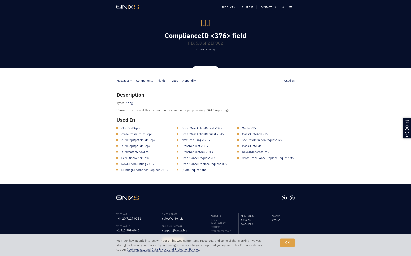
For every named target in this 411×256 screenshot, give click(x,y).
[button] (131, 80)
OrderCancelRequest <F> (199, 158)
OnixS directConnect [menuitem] (218, 221)
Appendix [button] (188, 80)
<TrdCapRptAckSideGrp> (138, 140)
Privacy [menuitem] (275, 216)
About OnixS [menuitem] (247, 216)
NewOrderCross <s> (255, 152)
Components (144, 80)
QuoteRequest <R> (194, 170)
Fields (161, 80)
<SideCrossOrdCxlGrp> (137, 134)
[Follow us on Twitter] (284, 197)
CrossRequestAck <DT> (197, 152)
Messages (123, 80)
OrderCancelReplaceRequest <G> (204, 164)
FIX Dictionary (207, 49)
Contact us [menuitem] (268, 7)
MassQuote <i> (252, 146)
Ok (287, 243)
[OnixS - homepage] (127, 7)
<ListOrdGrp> (130, 128)
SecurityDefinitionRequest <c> (262, 140)
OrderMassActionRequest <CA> (203, 134)
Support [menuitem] (247, 7)
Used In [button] (289, 80)
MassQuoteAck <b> (255, 134)
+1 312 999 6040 (127, 230)
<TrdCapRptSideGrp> (135, 146)
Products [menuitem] (228, 7)
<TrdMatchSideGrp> (135, 152)
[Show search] (284, 7)
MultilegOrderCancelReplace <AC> (144, 170)
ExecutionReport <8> (135, 158)
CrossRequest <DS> (195, 146)
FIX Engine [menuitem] (216, 227)
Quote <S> (249, 128)
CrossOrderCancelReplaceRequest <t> (268, 158)
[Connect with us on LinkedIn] (292, 197)
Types (174, 80)
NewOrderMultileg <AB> (137, 164)
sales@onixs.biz (172, 218)
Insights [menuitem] (246, 220)
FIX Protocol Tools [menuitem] (220, 231)
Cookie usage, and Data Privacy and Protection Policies (163, 249)
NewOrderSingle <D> (196, 140)
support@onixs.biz (174, 230)
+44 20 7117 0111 (128, 218)
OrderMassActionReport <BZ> (202, 128)
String (129, 103)
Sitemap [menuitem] (275, 220)
